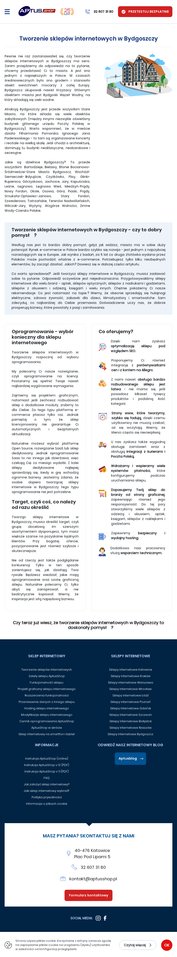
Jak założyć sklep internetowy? (46, 784)
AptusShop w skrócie (46, 727)
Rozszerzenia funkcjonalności (47, 695)
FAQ (47, 778)
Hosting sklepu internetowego (46, 708)
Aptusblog (128, 758)
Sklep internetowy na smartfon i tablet (46, 734)
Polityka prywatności (47, 797)
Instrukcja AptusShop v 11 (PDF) (46, 771)
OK (166, 945)
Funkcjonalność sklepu (46, 682)
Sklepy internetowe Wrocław (130, 689)
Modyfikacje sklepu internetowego (46, 715)
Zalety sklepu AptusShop (47, 676)
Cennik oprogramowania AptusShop (46, 721)
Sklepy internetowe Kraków (130, 676)
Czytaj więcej (135, 945)
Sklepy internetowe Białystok (130, 721)
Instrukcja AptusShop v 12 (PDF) (46, 765)
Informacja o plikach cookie (46, 803)
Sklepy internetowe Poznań (130, 702)
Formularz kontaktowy (88, 895)
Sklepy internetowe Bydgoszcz (130, 734)
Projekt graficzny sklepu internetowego (47, 689)
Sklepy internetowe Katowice (130, 669)
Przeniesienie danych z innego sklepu (47, 702)
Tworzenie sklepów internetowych (46, 669)
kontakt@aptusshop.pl (93, 879)
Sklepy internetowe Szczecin (130, 715)
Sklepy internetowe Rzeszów (130, 727)
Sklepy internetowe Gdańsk (130, 708)
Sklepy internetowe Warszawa (130, 682)
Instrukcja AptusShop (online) (46, 758)
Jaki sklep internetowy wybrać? (47, 791)
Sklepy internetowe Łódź (130, 695)
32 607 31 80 (93, 867)
